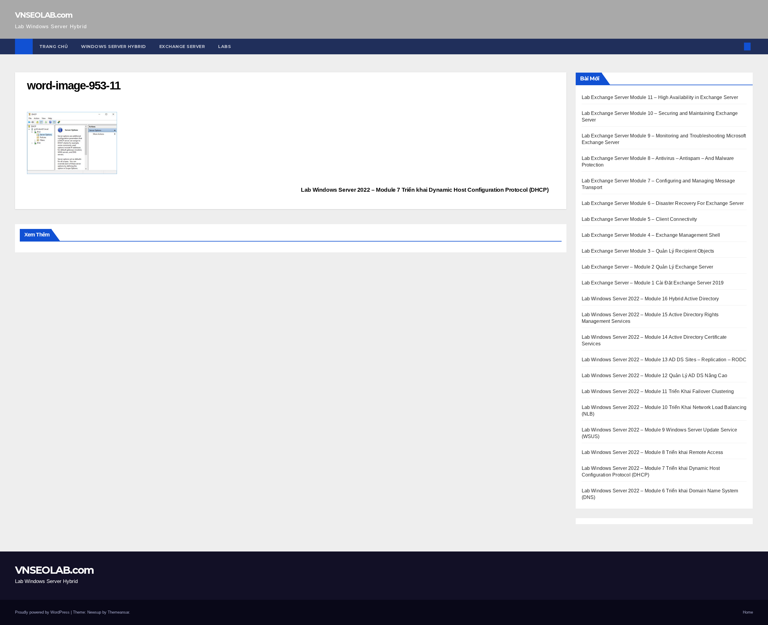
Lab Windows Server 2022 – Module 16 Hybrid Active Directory (650, 298)
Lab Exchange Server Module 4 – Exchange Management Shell (651, 235)
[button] (737, 46)
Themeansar (118, 612)
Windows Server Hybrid (113, 46)
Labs (224, 46)
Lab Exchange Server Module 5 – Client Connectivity (639, 219)
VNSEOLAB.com (44, 15)
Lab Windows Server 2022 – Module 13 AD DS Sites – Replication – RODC (664, 359)
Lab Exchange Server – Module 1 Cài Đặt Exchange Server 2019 (653, 282)
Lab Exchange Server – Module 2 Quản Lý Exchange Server (647, 266)
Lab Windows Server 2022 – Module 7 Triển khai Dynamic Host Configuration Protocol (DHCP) (425, 190)
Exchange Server (182, 46)
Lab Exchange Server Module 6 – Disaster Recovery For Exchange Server (663, 203)
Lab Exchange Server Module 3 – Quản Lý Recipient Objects (648, 251)
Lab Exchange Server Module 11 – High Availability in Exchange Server (660, 97)
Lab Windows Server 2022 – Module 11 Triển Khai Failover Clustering (658, 391)
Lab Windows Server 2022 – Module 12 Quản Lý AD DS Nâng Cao (655, 375)
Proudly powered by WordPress (43, 612)
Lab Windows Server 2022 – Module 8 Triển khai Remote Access (652, 452)
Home (748, 612)
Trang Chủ (53, 46)
